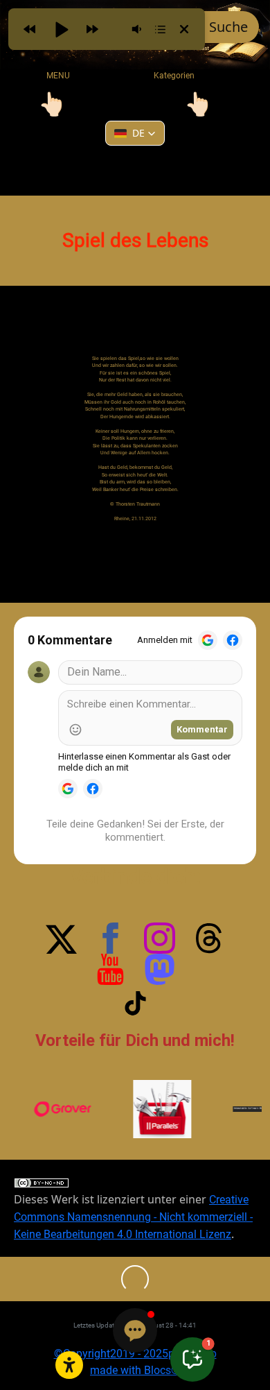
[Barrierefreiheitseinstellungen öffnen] (69, 1365)
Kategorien (166, 75)
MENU (58, 75)
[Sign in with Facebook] (232, 640)
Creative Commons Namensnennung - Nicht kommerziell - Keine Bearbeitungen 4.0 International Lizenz (133, 1217)
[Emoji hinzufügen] (75, 729)
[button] (135, 133)
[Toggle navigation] (52, 104)
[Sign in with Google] (207, 640)
